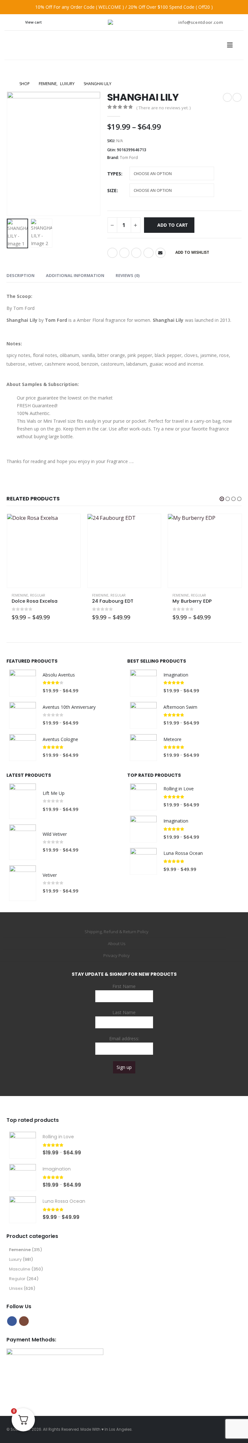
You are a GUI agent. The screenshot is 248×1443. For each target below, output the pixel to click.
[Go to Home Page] (8, 84)
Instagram (24, 1321)
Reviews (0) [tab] (128, 275)
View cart (33, 22)
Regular (37, 595)
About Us (117, 943)
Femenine (20, 595)
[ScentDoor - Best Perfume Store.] (124, 22)
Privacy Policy (116, 955)
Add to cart (172, 225)
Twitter (124, 253)
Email (160, 253)
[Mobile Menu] (232, 45)
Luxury (15, 1259)
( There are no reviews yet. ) (163, 108)
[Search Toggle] (16, 22)
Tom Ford (129, 157)
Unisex (16, 1288)
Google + (148, 253)
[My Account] (232, 22)
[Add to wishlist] (72, 595)
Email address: (124, 1038)
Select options (70, 524)
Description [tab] (20, 275)
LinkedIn (136, 253)
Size (112, 190)
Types (114, 174)
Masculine (19, 1269)
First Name (124, 986)
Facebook (112, 253)
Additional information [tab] (75, 275)
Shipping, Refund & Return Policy (117, 931)
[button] (14, 154)
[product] (43, 550)
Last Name (124, 1012)
